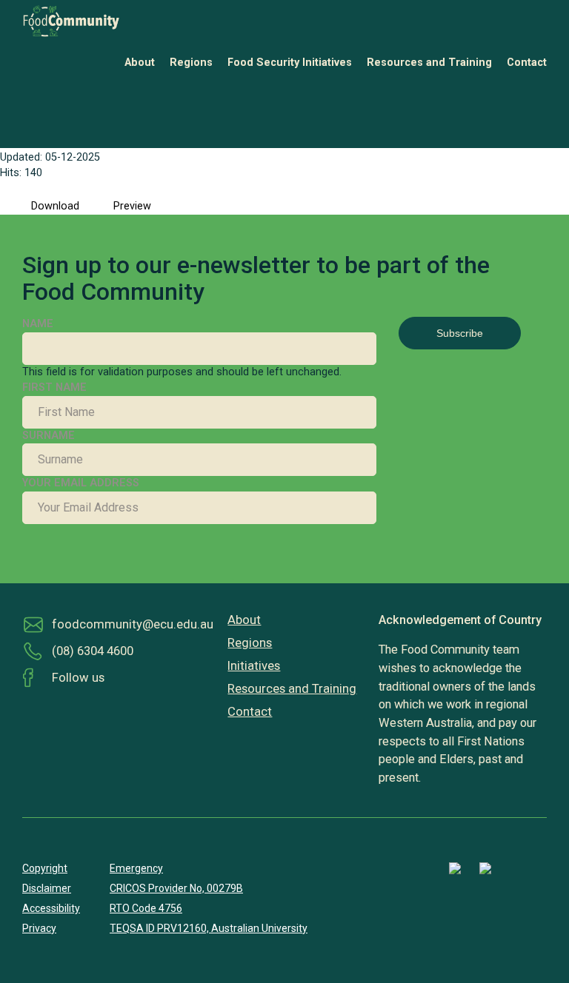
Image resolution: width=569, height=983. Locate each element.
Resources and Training (429, 62)
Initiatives (253, 666)
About (139, 62)
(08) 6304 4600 (92, 651)
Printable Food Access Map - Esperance (172, 96)
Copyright (44, 868)
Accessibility (51, 908)
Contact (527, 62)
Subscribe (459, 333)
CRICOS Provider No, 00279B (176, 888)
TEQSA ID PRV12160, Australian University (208, 928)
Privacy (39, 928)
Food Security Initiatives (289, 62)
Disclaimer (46, 888)
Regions (191, 62)
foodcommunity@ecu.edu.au (132, 624)
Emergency (136, 868)
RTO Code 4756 (146, 908)
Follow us (78, 678)
